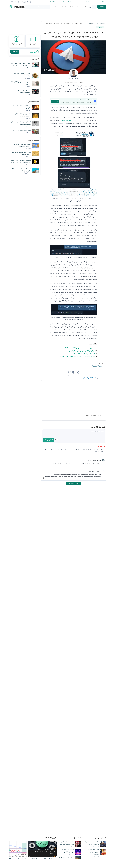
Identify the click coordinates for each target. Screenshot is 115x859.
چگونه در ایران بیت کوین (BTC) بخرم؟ (21, 130)
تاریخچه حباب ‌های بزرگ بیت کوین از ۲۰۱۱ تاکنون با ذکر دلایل (21, 145)
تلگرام (95, 366)
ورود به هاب (14, 52)
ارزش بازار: (73, 2)
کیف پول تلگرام (66, 120)
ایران (100, 366)
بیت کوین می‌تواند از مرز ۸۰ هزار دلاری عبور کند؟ (21, 75)
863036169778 (97, 460)
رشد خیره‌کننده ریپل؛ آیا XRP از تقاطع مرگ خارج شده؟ (21, 83)
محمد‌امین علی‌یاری (73, 79)
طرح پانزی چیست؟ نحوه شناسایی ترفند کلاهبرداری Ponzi (21, 123)
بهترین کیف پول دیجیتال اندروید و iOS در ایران (81, 354)
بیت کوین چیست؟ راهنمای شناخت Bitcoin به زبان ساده (21, 115)
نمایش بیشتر (75, 483)
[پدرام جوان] (103, 471)
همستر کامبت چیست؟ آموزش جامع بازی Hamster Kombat (92, 852)
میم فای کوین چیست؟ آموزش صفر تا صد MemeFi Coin (21, 153)
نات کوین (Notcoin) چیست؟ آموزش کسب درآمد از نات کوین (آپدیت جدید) (21, 161)
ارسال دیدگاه (49, 440)
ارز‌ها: (105, 2)
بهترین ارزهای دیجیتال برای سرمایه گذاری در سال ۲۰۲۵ (21, 170)
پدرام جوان (98, 472)
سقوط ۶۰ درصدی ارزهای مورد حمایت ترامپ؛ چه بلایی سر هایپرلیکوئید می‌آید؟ (21, 66)
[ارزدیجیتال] (17, 7)
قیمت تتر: (58, 2)
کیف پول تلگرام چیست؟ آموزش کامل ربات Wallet (80, 348)
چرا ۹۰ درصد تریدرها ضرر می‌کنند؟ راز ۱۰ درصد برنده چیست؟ (21, 91)
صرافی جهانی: (81, 2)
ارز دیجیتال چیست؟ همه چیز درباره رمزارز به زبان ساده (21, 107)
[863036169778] (103, 460)
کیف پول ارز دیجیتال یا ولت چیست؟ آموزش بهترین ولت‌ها (78, 357)
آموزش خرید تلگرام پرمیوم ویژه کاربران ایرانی (81, 351)
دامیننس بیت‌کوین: (94, 2)
